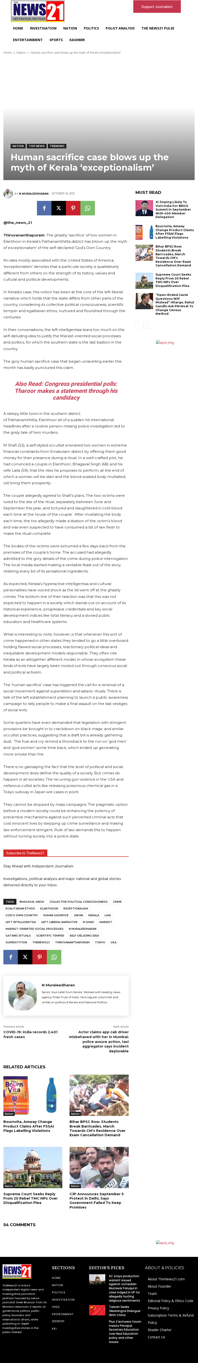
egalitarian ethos (20, 908)
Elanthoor (49, 908)
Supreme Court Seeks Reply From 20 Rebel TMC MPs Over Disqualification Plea (30, 1198)
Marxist (105, 922)
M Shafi (88, 922)
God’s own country (22, 915)
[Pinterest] (73, 208)
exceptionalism (76, 908)
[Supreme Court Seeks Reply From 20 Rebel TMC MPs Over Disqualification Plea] (32, 1167)
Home (7, 53)
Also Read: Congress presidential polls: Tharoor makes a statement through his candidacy (65, 391)
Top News (37, 146)
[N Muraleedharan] (8, 193)
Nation (21, 53)
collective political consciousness (79, 901)
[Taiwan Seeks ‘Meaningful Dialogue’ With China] (97, 1310)
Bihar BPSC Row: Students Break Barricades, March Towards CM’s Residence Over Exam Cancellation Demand (98, 1128)
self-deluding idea (84, 935)
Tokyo (100, 942)
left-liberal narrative (59, 922)
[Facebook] (44, 208)
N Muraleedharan (34, 193)
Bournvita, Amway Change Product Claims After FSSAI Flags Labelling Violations (28, 1126)
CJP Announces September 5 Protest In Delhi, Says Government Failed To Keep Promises (97, 1200)
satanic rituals (18, 935)
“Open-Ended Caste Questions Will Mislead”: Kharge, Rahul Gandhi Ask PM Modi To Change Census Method (175, 304)
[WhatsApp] (87, 208)
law (108, 915)
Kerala (93, 915)
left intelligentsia (21, 922)
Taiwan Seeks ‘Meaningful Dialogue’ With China (125, 1311)
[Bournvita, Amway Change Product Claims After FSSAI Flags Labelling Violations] (32, 1095)
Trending (57, 146)
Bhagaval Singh (32, 901)
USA (113, 942)
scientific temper (50, 935)
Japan (78, 915)
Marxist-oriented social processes (35, 929)
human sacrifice (56, 915)
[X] (58, 208)
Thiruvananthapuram (72, 942)
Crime (117, 901)
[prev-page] (138, 325)
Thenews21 (41, 942)
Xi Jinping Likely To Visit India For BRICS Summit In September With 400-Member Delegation (173, 209)
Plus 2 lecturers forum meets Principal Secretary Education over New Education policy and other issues (125, 1331)
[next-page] (146, 325)
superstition (16, 942)
